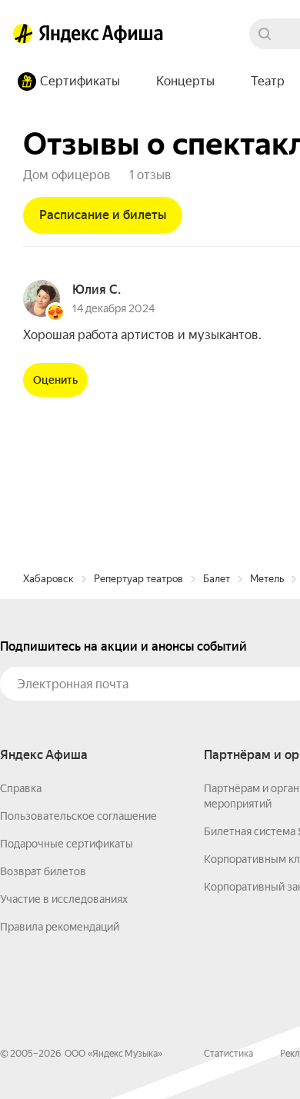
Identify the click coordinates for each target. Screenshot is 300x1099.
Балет (216, 578)
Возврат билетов (43, 871)
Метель (267, 578)
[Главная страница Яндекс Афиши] (23, 34)
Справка (21, 788)
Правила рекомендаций (59, 927)
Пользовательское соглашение (78, 816)
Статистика (228, 1053)
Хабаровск (48, 578)
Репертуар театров (138, 578)
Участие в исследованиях (64, 899)
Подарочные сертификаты (66, 844)
